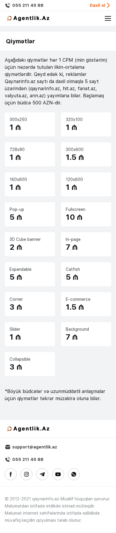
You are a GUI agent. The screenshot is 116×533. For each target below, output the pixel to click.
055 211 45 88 (27, 5)
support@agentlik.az (34, 447)
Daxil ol (97, 5)
